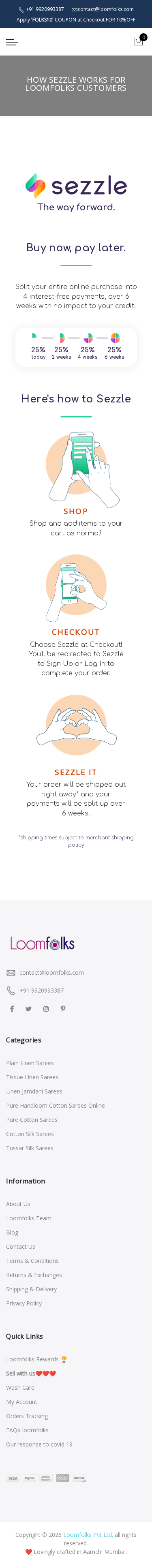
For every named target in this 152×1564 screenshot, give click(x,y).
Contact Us (20, 1246)
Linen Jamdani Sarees (34, 1091)
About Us (18, 1204)
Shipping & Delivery (31, 1289)
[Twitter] (30, 1008)
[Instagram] (47, 1008)
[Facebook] (13, 1008)
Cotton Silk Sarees (30, 1134)
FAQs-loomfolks (27, 1430)
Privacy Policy (24, 1303)
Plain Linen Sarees (30, 1063)
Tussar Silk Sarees (30, 1148)
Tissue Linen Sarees (32, 1077)
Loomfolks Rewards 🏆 (36, 1359)
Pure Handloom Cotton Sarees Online (55, 1105)
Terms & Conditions (32, 1260)
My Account (21, 1402)
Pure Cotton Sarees (32, 1119)
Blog (12, 1232)
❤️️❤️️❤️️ (31, 1373)
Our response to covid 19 (39, 1444)
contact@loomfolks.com (51, 972)
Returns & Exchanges (34, 1275)
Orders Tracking (27, 1416)
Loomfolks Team (28, 1218)
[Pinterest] (64, 1008)
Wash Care (20, 1387)
